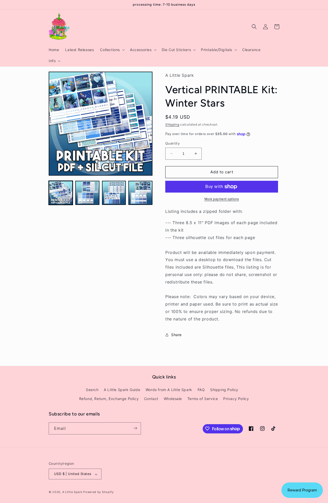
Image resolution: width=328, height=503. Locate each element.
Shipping (172, 124)
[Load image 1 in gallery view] (61, 193)
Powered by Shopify (98, 492)
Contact (151, 399)
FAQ (201, 389)
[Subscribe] (135, 428)
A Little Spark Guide (122, 389)
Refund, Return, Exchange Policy (109, 399)
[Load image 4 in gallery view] (140, 193)
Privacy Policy (236, 399)
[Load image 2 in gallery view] (87, 193)
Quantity (172, 143)
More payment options (221, 199)
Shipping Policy (224, 389)
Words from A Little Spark (169, 389)
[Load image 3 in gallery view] (114, 193)
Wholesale (173, 399)
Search (92, 389)
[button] (112, 49)
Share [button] (176, 335)
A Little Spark (72, 492)
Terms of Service (202, 399)
